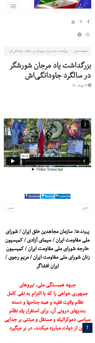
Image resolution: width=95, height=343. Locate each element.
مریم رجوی (18, 257)
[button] (32, 196)
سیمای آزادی (39, 240)
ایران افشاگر (47, 266)
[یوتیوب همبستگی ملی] (73, 22)
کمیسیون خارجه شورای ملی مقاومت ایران (47, 244)
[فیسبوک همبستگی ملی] (88, 22)
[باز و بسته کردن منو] (13, 6)
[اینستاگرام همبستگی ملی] (87, 35)
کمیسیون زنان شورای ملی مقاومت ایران (48, 253)
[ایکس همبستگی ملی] (81, 22)
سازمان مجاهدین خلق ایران (47, 231)
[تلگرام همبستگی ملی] (80, 35)
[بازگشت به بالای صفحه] (87, 328)
